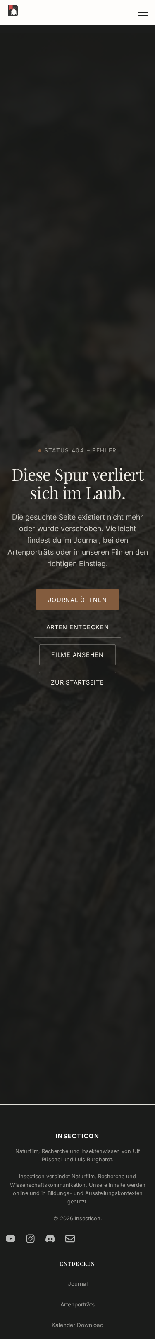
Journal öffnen (77, 599)
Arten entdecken (77, 627)
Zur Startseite (77, 682)
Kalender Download (77, 1325)
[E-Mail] (70, 1239)
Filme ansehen (77, 654)
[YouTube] (11, 1239)
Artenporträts (77, 1304)
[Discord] (50, 1239)
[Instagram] (30, 1239)
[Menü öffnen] (143, 12)
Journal (78, 1283)
